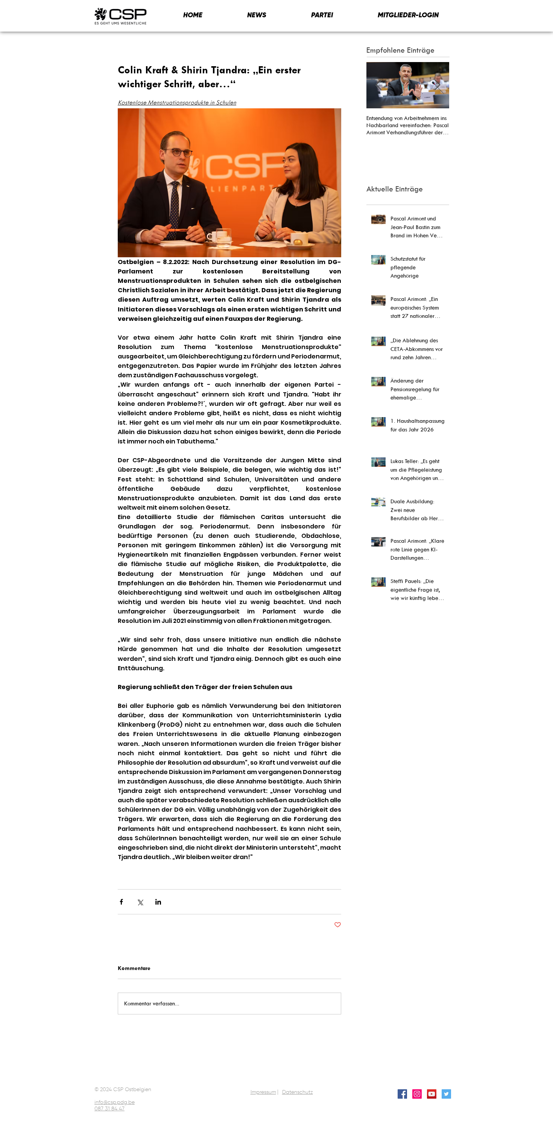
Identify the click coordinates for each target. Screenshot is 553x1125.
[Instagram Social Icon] (417, 1094)
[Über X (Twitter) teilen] (139, 901)
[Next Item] (437, 85)
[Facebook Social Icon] (402, 1094)
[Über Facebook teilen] (121, 901)
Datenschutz (297, 1092)
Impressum (263, 1092)
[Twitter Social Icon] (446, 1094)
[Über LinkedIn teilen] (158, 901)
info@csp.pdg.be (114, 1102)
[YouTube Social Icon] (431, 1094)
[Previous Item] (378, 85)
